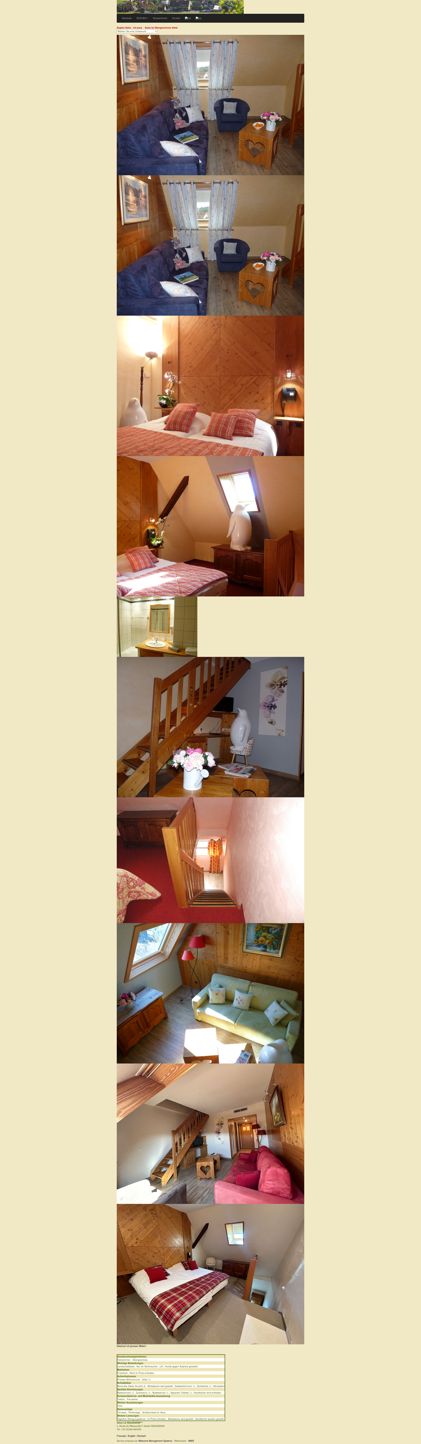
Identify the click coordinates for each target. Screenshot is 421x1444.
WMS (191, 1440)
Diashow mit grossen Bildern (131, 1346)
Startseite (127, 18)
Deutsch (141, 1435)
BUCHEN (141, 18)
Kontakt (176, 18)
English (131, 1435)
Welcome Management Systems (155, 1440)
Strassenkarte (160, 18)
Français (121, 1435)
